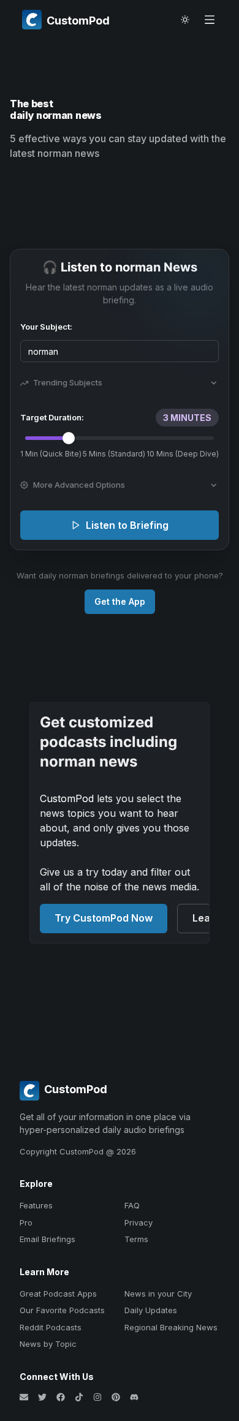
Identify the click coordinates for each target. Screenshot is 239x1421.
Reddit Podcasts (51, 1327)
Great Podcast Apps (58, 1293)
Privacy (138, 1222)
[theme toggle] (185, 19)
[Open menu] (209, 19)
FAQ (132, 1205)
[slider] (69, 438)
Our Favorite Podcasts (62, 1310)
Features (36, 1205)
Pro (26, 1222)
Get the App (119, 601)
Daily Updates (150, 1310)
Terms (136, 1239)
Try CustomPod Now (104, 918)
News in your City (158, 1293)
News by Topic (48, 1344)
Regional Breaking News (171, 1327)
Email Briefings (47, 1239)
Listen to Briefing (127, 525)
